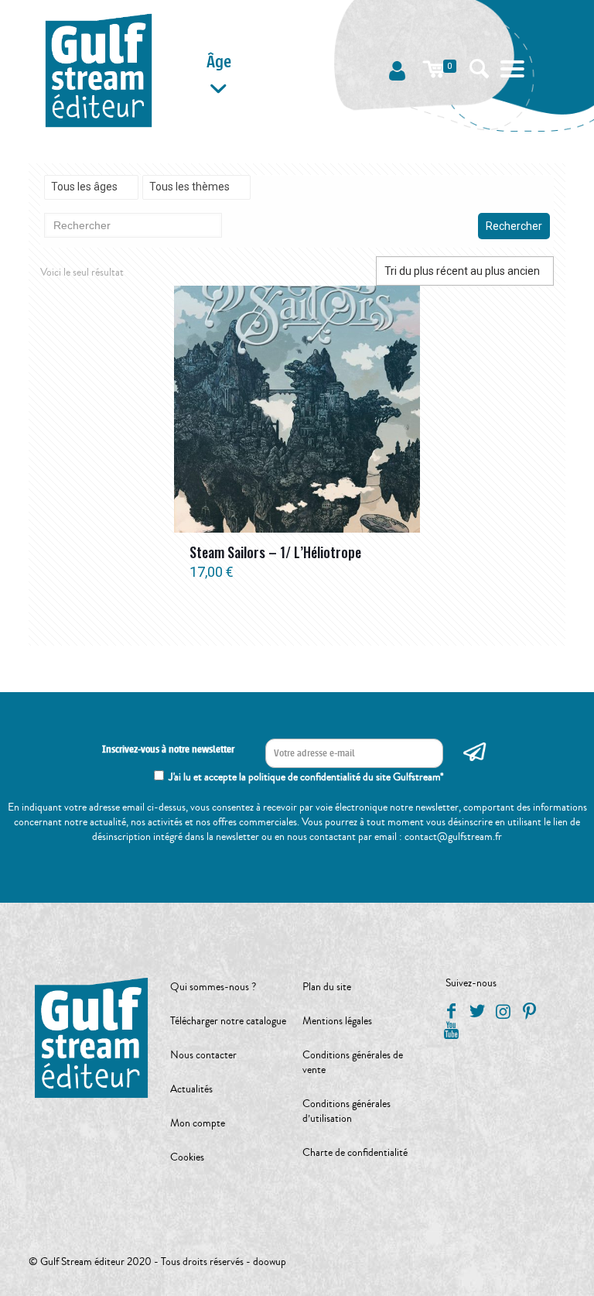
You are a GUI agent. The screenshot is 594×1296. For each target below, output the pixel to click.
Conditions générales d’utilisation (346, 1111)
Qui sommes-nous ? (213, 987)
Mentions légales (337, 1021)
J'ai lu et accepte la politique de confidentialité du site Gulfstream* (306, 777)
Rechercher (514, 226)
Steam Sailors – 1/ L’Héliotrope (275, 552)
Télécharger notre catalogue (228, 1021)
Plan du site (326, 987)
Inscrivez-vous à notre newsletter (168, 749)
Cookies (187, 1157)
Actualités (191, 1089)
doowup (269, 1262)
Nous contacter (203, 1055)
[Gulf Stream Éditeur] (98, 69)
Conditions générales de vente (352, 1062)
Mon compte (197, 1123)
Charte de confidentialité (355, 1153)
